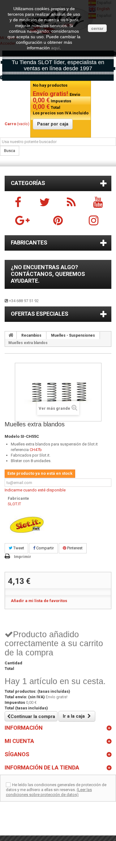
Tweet (18, 548)
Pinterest (74, 548)
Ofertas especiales (39, 313)
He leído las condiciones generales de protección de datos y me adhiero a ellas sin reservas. (56, 787)
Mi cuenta (19, 741)
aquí (55, 47)
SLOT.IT (14, 504)
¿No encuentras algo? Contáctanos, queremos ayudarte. (48, 274)
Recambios (31, 335)
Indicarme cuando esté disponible (35, 490)
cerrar (97, 28)
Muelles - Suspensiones (73, 335)
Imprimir (22, 556)
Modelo (12, 436)
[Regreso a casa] (11, 335)
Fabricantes (29, 242)
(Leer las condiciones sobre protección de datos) (49, 792)
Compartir (44, 548)
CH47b (36, 449)
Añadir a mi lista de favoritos (39, 600)
